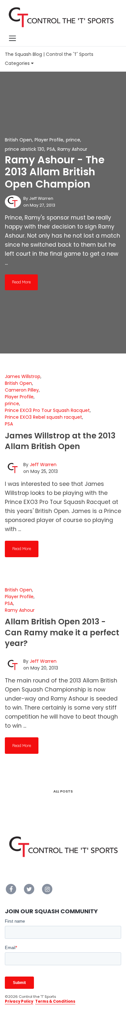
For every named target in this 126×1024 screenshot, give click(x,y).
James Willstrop (22, 376)
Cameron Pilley (22, 390)
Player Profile (49, 140)
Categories (18, 63)
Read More (21, 282)
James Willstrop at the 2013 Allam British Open (60, 441)
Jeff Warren (41, 198)
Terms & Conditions (55, 1001)
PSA (51, 149)
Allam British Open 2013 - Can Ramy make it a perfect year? (62, 632)
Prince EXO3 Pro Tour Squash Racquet (47, 410)
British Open (18, 140)
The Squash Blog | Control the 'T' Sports (49, 54)
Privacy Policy (19, 1001)
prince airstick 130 (24, 149)
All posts (63, 791)
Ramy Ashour (72, 149)
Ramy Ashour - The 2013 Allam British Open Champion (55, 172)
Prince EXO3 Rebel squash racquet (43, 417)
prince (73, 140)
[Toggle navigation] (12, 38)
